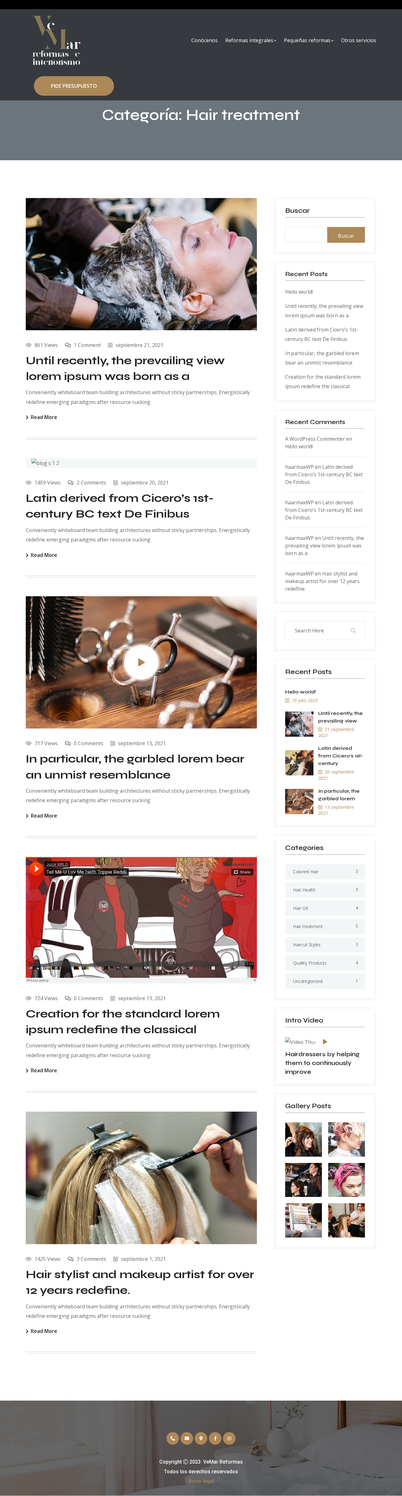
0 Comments (88, 743)
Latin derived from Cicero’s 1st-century (340, 755)
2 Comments (91, 482)
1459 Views (48, 482)
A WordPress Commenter (315, 438)
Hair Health (304, 890)
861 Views (46, 345)
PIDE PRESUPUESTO (74, 85)
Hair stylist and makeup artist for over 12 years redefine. (322, 581)
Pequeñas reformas (307, 40)
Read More (44, 417)
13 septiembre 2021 (336, 810)
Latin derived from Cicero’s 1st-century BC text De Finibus (324, 474)
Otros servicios (358, 40)
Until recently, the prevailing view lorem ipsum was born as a (324, 546)
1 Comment (87, 345)
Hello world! (299, 291)
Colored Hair (305, 872)
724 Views (46, 998)
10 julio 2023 (305, 700)
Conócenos (204, 40)
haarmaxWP (299, 466)
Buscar (297, 211)
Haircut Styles (307, 945)
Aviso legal (201, 1481)
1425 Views (48, 1258)
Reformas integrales (249, 40)
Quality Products (310, 963)
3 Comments (91, 1258)
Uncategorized (308, 981)
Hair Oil (300, 908)
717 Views (46, 743)
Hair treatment (308, 926)
